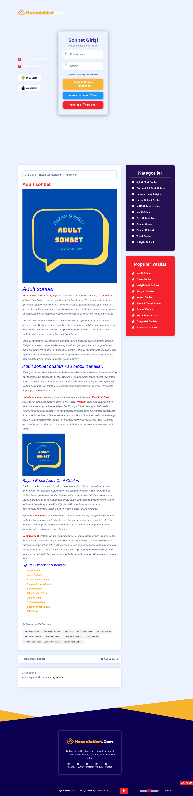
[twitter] (81, 765)
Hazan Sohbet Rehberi (37, 59)
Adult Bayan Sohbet (51, 631)
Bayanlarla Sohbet (146, 327)
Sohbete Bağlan (83, 82)
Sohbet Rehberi (145, 230)
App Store (31, 88)
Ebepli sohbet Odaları (38, 607)
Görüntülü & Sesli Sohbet (150, 188)
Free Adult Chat (91, 637)
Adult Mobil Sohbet (52, 637)
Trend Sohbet (143, 236)
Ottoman (30, 624)
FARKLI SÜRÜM (78, 95)
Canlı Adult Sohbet (73, 637)
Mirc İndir (75, 104)
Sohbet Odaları (144, 224)
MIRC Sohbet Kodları (148, 206)
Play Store (31, 78)
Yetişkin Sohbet (145, 242)
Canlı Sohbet (31, 66)
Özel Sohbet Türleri (147, 218)
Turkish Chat (34, 598)
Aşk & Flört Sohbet (147, 182)
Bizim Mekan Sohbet (38, 579)
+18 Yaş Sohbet (108, 659)
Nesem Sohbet (144, 297)
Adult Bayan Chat (31, 631)
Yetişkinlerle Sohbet (34, 659)
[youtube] (100, 765)
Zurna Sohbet (34, 575)
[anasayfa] (41, 12)
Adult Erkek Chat (103, 631)
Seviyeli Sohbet (145, 291)
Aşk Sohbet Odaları (147, 315)
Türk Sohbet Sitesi (37, 593)
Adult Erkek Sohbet (32, 637)
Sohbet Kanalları (36, 602)
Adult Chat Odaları (85, 631)
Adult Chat (68, 631)
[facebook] (72, 765)
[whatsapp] (108, 765)
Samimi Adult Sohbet (73, 642)
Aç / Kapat (186, 783)
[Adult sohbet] (69, 236)
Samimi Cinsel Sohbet (148, 303)
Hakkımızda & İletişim (148, 194)
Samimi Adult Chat (52, 642)
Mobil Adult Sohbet (32, 642)
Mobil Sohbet (34, 570)
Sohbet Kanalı (34, 588)
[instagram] (90, 765)
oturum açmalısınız (54, 677)
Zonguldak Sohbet (146, 321)
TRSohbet (32, 611)
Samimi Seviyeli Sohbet (39, 584)
